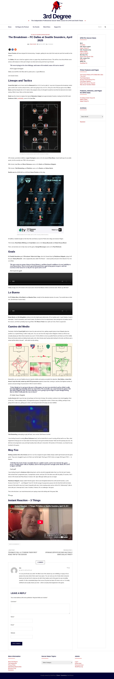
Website (13, 633)
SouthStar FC (83, 63)
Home (9, 27)
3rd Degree (57, 16)
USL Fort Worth (84, 53)
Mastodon (82, 121)
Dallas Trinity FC (84, 48)
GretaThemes (70, 675)
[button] (10, 50)
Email (12, 624)
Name (13, 616)
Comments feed (79, 665)
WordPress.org (79, 666)
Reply (68, 567)
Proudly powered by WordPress (48, 675)
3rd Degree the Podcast (22, 27)
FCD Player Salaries (85, 81)
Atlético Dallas (83, 51)
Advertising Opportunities (14, 666)
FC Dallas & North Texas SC (87, 98)
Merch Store (46, 27)
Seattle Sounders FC (14, 544)
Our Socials (36, 27)
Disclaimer (11, 670)
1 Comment (50, 44)
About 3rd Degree (13, 661)
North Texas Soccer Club (86, 56)
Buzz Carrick (33, 44)
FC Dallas (34, 34)
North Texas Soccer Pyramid (87, 83)
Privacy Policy (11, 665)
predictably (20, 98)
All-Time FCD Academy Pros (87, 79)
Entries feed (78, 663)
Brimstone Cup (12, 668)
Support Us (57, 27)
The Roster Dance (85, 78)
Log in (76, 661)
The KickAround (12, 663)
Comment (14, 601)
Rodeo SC (82, 60)
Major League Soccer (43, 34)
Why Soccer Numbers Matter (87, 84)
